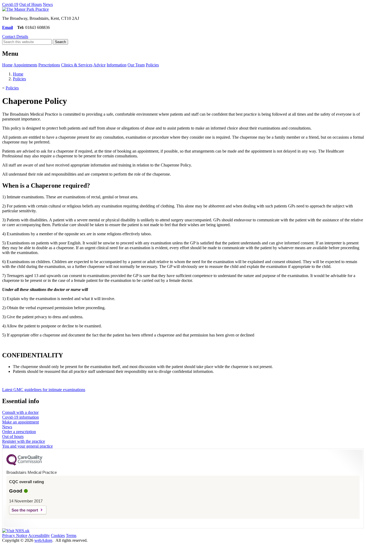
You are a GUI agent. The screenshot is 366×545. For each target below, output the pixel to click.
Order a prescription (19, 431)
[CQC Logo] (24, 464)
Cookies (58, 535)
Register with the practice (23, 441)
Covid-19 (10, 4)
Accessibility (39, 535)
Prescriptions (49, 65)
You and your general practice (27, 446)
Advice (99, 65)
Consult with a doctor (20, 412)
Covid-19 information (20, 417)
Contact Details (15, 36)
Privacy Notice (14, 535)
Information (116, 65)
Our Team (136, 65)
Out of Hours (30, 4)
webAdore (43, 540)
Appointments (25, 65)
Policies (152, 65)
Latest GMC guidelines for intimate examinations (43, 389)
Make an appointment (20, 422)
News (48, 4)
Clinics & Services (76, 65)
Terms (71, 535)
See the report (25, 510)
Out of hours (13, 436)
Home (7, 65)
